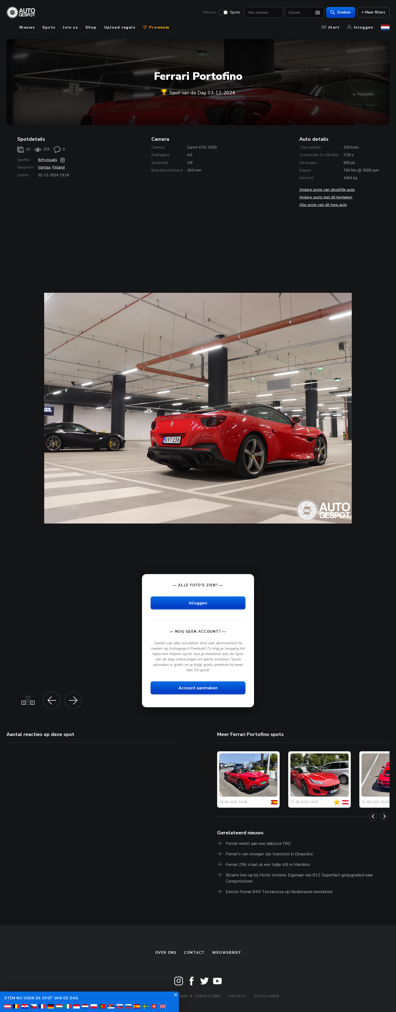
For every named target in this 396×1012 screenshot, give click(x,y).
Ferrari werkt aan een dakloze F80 (258, 843)
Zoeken (344, 12)
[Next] (384, 816)
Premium (158, 27)
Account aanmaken (198, 688)
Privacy (237, 996)
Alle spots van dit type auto (323, 204)
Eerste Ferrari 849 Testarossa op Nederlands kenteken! (279, 892)
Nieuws (209, 12)
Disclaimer (266, 996)
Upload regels (119, 27)
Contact (194, 952)
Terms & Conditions (197, 996)
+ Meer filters (373, 12)
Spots (235, 12)
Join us (70, 27)
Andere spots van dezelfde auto (327, 189)
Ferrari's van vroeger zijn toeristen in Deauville (269, 854)
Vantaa (44, 167)
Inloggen (363, 27)
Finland (58, 167)
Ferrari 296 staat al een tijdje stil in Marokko (268, 865)
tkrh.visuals (47, 159)
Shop (91, 27)
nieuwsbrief (226, 952)
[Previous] (373, 816)
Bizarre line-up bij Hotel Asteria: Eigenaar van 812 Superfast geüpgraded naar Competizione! (299, 878)
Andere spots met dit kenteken (325, 197)
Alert (334, 27)
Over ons (165, 952)
